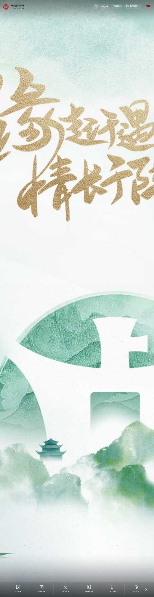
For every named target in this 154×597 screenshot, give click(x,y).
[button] (146, 589)
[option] (77, 298)
